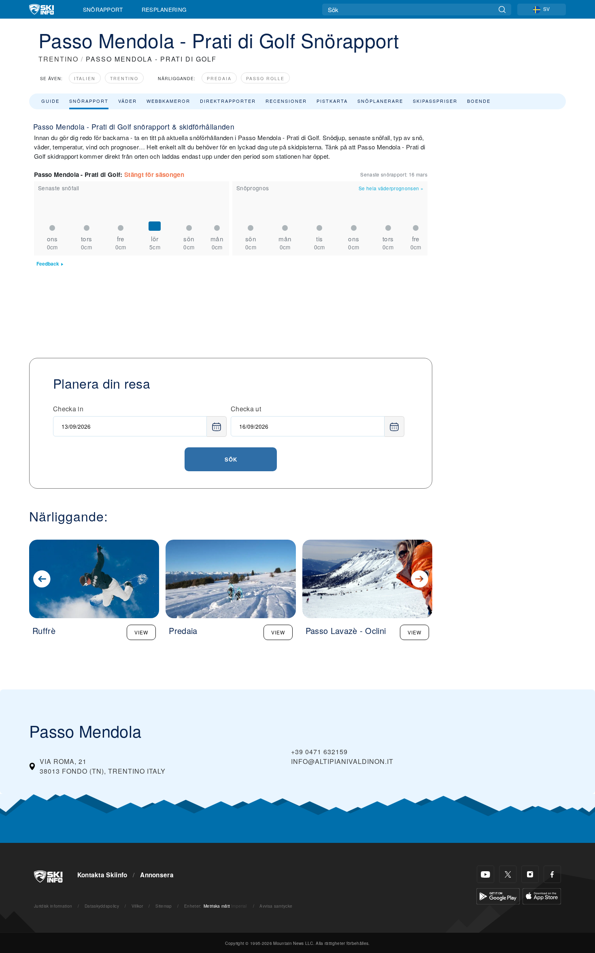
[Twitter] (507, 874)
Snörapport (103, 9)
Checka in (68, 408)
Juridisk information (53, 906)
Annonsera (157, 874)
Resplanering (164, 9)
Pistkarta (332, 101)
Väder (127, 101)
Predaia (219, 78)
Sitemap (163, 906)
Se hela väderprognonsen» (391, 188)
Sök (231, 459)
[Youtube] (485, 874)
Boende (479, 101)
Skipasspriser (435, 101)
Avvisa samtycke (275, 906)
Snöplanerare (380, 101)
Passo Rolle (265, 78)
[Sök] (502, 9)
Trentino (124, 78)
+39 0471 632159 (319, 751)
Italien (85, 78)
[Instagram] (530, 874)
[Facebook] (552, 874)
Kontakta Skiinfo (102, 874)
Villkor (137, 906)
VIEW (141, 632)
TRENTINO (58, 59)
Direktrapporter (228, 101)
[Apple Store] (542, 895)
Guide (50, 101)
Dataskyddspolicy (102, 906)
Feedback (47, 263)
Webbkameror (168, 101)
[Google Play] (498, 895)
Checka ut (246, 408)
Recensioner (286, 101)
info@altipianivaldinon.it (342, 761)
